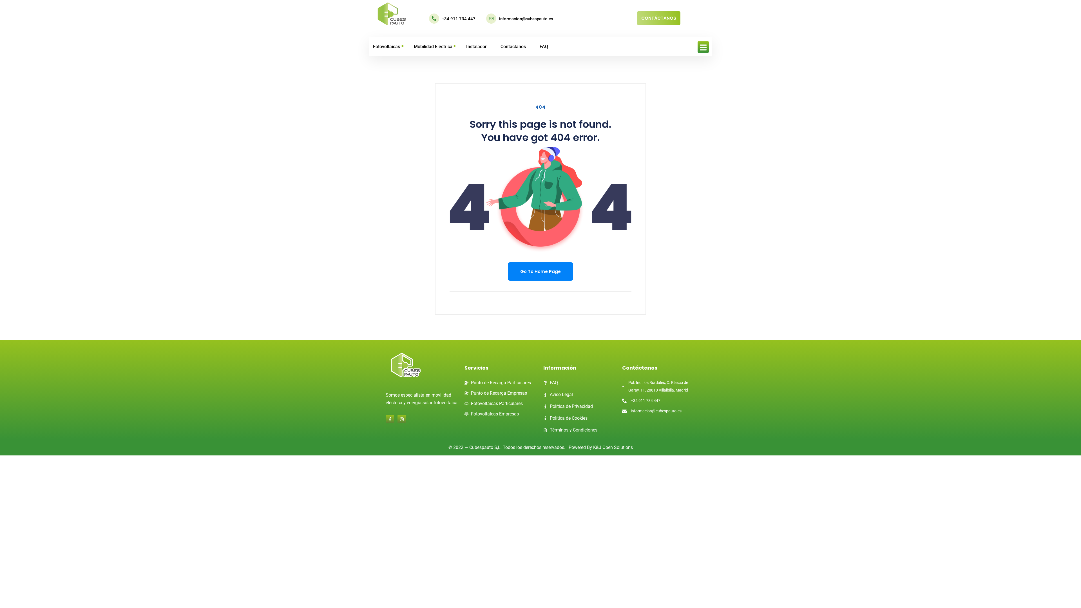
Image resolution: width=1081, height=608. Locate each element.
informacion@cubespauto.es (526, 18)
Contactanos (513, 46)
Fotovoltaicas (386, 46)
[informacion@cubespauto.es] (491, 19)
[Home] (392, 14)
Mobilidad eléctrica (433, 46)
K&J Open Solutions (613, 447)
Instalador (476, 46)
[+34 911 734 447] (434, 19)
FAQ (544, 46)
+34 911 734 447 (458, 18)
